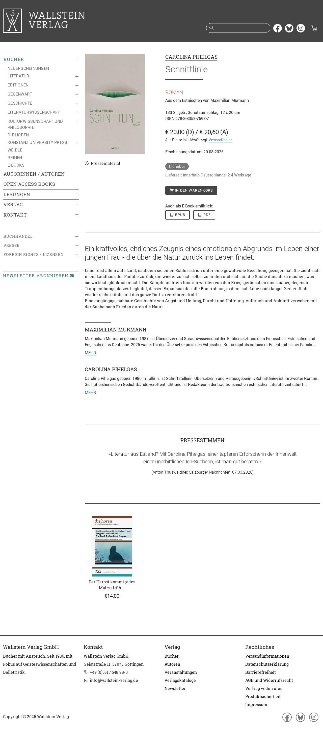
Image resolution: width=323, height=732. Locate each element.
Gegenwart (20, 94)
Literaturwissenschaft (34, 112)
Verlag (13, 204)
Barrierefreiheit (260, 672)
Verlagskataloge (180, 680)
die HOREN (18, 135)
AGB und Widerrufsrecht (269, 680)
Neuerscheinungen (28, 68)
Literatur (18, 76)
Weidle (15, 150)
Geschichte (20, 103)
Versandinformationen (267, 656)
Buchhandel (18, 236)
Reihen (15, 157)
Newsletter (175, 688)
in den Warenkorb (193, 190)
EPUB (179, 215)
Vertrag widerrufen (264, 688)
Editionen (18, 85)
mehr (90, 352)
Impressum (256, 704)
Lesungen (17, 194)
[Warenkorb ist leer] (314, 28)
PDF (206, 215)
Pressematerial (105, 163)
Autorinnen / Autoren (34, 174)
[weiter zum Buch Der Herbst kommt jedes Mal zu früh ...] (112, 546)
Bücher (14, 59)
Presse (12, 245)
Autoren (172, 664)
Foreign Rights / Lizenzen (34, 254)
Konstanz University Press (37, 142)
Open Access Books (29, 184)
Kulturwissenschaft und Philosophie (35, 124)
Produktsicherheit (263, 696)
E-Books (16, 165)
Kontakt (15, 215)
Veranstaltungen (181, 672)
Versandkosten (220, 139)
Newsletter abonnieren (35, 276)
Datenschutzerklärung (267, 664)
